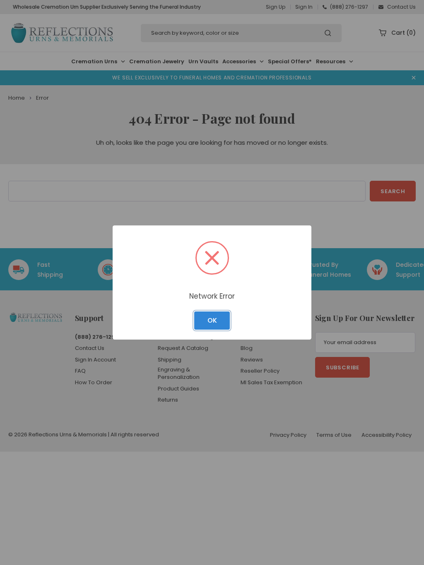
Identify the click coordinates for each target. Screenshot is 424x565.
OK (212, 320)
